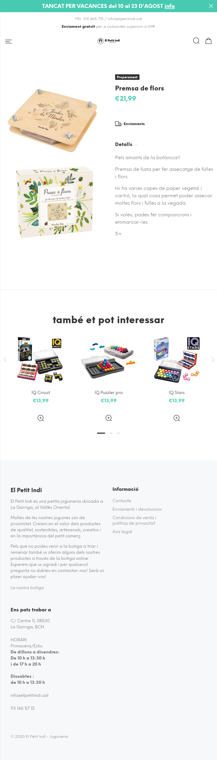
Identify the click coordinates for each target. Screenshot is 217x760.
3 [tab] (118, 433)
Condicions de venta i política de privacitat (134, 520)
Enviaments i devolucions (137, 509)
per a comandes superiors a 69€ (109, 26)
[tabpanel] (41, 374)
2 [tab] (110, 433)
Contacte (121, 500)
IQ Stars (177, 392)
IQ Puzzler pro (109, 392)
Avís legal (122, 531)
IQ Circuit (40, 392)
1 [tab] (101, 433)
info (170, 6)
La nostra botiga (27, 587)
